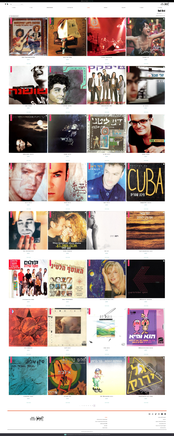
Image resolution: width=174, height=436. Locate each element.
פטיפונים (105, 7)
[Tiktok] (155, 414)
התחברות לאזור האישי (162, 417)
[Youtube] (162, 414)
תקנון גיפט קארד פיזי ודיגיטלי (161, 425)
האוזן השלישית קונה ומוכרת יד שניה (101, 421)
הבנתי (65, 434)
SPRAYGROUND (50, 7)
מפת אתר (105, 425)
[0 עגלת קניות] (7, 4)
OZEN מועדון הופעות (103, 423)
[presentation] (17, 4)
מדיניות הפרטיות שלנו (70, 434)
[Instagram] (158, 414)
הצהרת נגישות (105, 427)
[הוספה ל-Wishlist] (163, 18)
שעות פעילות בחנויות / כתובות (161, 421)
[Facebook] (165, 414)
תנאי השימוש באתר (162, 423)
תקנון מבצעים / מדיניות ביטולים (102, 419)
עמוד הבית (163, 13)
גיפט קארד (123, 7)
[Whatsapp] (152, 414)
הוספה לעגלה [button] (146, 63)
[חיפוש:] (17, 4)
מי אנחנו (164, 419)
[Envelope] (149, 414)
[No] (172, 434)
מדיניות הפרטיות (163, 427)
